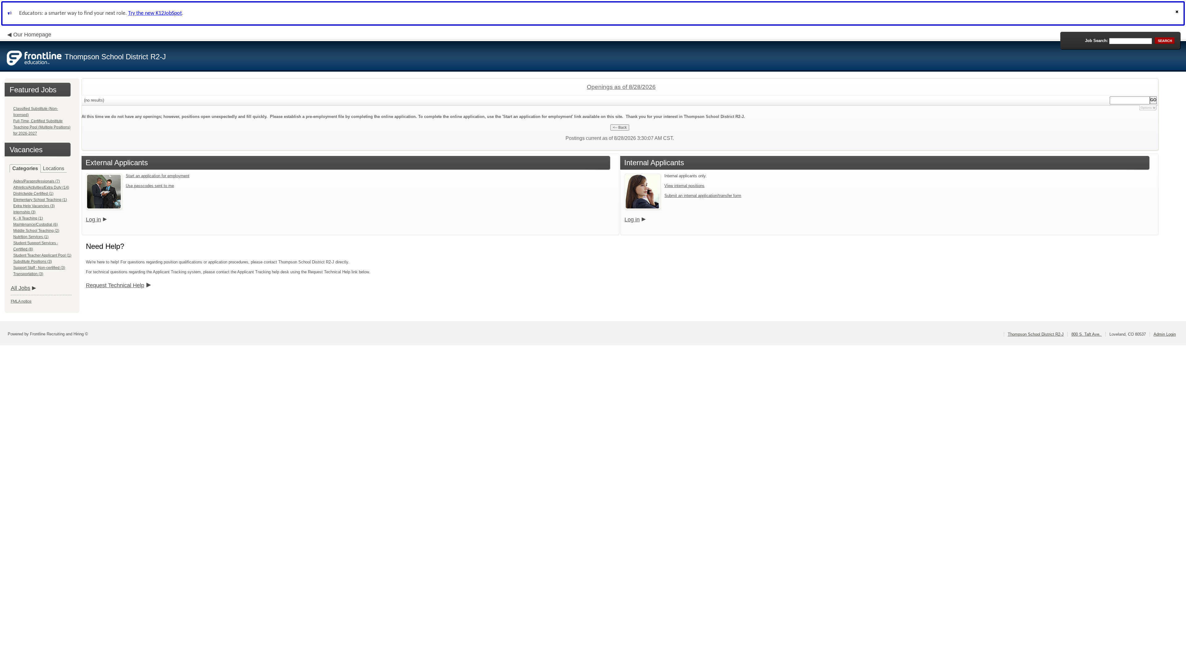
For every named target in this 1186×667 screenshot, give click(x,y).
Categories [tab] (25, 168)
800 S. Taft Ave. (1086, 334)
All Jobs (20, 288)
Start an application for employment (157, 176)
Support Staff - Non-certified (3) (39, 268)
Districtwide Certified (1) (33, 193)
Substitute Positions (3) (32, 261)
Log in (93, 219)
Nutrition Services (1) (30, 237)
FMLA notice (21, 301)
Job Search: (1096, 40)
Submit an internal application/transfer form (702, 195)
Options (1146, 107)
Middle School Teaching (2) (36, 231)
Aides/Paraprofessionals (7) (36, 181)
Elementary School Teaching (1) (40, 200)
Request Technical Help (115, 285)
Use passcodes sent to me (150, 185)
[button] (1177, 13)
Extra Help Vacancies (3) (34, 206)
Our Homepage (32, 34)
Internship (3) (24, 212)
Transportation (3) (28, 274)
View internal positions (684, 185)
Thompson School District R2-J (1036, 334)
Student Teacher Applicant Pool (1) (42, 255)
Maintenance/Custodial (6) (35, 224)
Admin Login (1165, 334)
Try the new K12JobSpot (155, 13)
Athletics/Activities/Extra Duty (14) (41, 187)
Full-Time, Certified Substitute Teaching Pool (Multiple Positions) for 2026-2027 (41, 127)
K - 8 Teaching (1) (28, 218)
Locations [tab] (53, 168)
